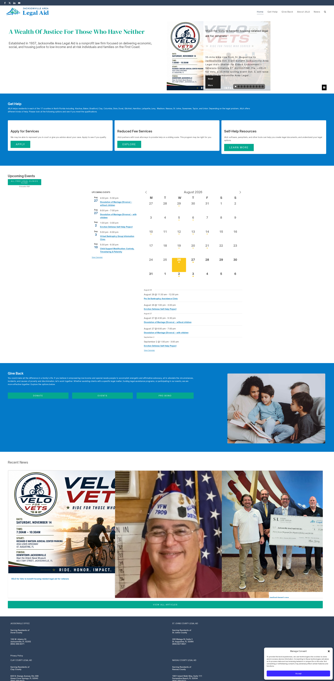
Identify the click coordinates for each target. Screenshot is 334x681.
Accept (298, 673)
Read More (210, 82)
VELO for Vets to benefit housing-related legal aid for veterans (40, 579)
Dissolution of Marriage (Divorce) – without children (167, 322)
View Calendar (97, 257)
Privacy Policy (16, 656)
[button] (328, 651)
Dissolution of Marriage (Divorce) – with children (166, 332)
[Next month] (240, 192)
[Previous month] (146, 192)
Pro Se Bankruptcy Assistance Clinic (161, 298)
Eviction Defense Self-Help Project (116, 227)
